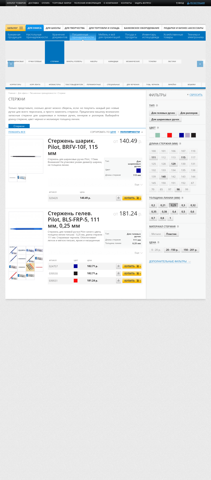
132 (153, 170)
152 (183, 183)
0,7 (153, 218)
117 (193, 157)
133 (163, 170)
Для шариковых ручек (165, 119)
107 (183, 151)
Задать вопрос (143, 3)
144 (193, 176)
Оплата (45, 3)
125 (153, 164)
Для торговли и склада (104, 27)
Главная (11, 93)
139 (153, 176)
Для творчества (75, 27)
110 (193, 151)
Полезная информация (87, 3)
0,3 (183, 205)
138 (193, 170)
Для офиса (35, 27)
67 (192, 183)
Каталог (12, 27)
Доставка (33, 3)
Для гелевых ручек (163, 113)
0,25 (173, 205)
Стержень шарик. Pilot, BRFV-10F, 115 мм (73, 147)
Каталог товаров (16, 3)
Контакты (126, 3)
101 (163, 151)
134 (173, 170)
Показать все (16, 132)
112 (163, 157)
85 (161, 189)
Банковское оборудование (141, 27)
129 (173, 164)
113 (173, 157)
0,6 (192, 211)
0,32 (193, 205)
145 (153, 183)
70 (152, 189)
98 (178, 189)
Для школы (53, 27)
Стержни (19, 126)
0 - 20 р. (156, 250)
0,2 (153, 205)
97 (169, 189)
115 (183, 157)
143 (183, 176)
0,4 (174, 211)
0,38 (164, 211)
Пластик (171, 234)
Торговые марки (61, 3)
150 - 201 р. (190, 250)
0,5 (183, 211)
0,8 (162, 218)
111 (153, 157)
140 (163, 176)
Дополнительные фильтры (168, 261)
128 (163, 164)
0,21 (163, 205)
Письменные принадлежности (43, 93)
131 (193, 164)
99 (186, 189)
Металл (156, 234)
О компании (111, 3)
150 (163, 183)
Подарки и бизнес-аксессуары (183, 27)
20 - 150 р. (172, 250)
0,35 (153, 211)
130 (183, 164)
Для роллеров (189, 113)
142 (173, 176)
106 (173, 151)
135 (183, 170)
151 (173, 183)
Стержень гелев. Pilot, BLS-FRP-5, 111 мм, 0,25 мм (74, 219)
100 (153, 151)
